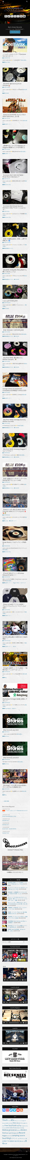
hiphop (19, 1126)
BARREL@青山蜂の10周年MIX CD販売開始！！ (15, 638)
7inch (5, 1120)
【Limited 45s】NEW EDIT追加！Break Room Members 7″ (13, 176)
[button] (15, 975)
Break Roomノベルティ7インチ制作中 (14, 543)
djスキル (20, 1123)
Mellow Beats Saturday (19, 1127)
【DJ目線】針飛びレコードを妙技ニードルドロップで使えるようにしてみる (17, 883)
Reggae (4, 1135)
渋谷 (18, 1141)
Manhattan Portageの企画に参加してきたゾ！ (15, 700)
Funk (14, 1125)
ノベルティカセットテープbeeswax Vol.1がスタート (14, 55)
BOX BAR (10, 1123)
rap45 (10, 1133)
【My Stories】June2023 (11, 758)
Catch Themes (19, 1157)
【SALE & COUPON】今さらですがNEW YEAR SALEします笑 (14, 115)
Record (22, 1132)
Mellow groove (8, 1130)
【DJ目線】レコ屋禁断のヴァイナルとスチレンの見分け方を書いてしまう (17, 892)
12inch (9, 1120)
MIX (16, 1130)
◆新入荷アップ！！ (8, 124)
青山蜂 (5, 1143)
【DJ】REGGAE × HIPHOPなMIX (13, 330)
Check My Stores (15, 32)
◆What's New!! (7, 62)
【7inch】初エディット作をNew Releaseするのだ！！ (13, 574)
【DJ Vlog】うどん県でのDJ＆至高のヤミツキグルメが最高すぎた (14, 786)
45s (12, 1120)
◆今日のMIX (6, 93)
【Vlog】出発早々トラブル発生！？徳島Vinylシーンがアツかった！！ (15, 669)
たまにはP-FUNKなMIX (10, 301)
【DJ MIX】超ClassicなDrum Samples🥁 (12, 84)
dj (17, 1123)
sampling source (18, 1135)
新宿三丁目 (6, 1141)
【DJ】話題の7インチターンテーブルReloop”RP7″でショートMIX (15, 479)
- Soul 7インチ (23, 582)
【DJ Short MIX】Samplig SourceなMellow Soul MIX (14, 420)
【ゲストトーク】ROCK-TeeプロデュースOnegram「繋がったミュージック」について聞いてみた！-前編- (17, 899)
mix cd (18, 1130)
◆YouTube (6, 520)
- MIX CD (14, 646)
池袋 (15, 1141)
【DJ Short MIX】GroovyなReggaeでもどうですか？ (15, 450)
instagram (23, 1125)
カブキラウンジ (22, 1138)
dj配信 (24, 1123)
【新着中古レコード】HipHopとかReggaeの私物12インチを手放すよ (14, 146)
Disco (15, 1123)
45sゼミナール (17, 1120)
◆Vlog (5, 677)
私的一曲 (23, 1141)
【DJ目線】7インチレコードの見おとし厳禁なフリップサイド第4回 (17, 917)
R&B (7, 1133)
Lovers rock (9, 1128)
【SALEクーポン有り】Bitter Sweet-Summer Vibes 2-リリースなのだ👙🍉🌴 (14, 511)
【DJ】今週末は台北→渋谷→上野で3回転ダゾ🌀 (15, 240)
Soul (4, 1138)
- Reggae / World (16, 582)
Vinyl (8, 1138)
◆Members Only (7, 184)
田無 (20, 1141)
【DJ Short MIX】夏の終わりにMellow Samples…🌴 (13, 358)
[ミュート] (23, 980)
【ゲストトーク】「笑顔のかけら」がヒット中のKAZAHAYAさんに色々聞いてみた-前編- (17, 904)
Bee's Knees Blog (15, 8)
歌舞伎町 (12, 1141)
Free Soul (8, 1125)
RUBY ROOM (9, 1135)
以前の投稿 (6, 801)
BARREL (7, 1123)
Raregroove (15, 1133)
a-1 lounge (22, 1120)
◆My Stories (6, 736)
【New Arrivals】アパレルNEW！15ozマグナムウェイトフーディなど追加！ (14, 606)
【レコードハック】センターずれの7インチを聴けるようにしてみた (17, 888)
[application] (15, 974)
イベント (14, 1138)
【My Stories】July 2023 (10, 730)
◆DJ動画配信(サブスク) (8, 248)
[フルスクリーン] (25, 980)
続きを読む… (24, 60)
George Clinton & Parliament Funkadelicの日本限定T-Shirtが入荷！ (15, 389)
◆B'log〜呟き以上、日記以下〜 (10, 708)
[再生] (5, 980)
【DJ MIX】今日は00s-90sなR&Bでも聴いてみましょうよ (15, 271)
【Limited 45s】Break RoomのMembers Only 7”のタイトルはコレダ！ (14, 208)
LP (13, 1128)
